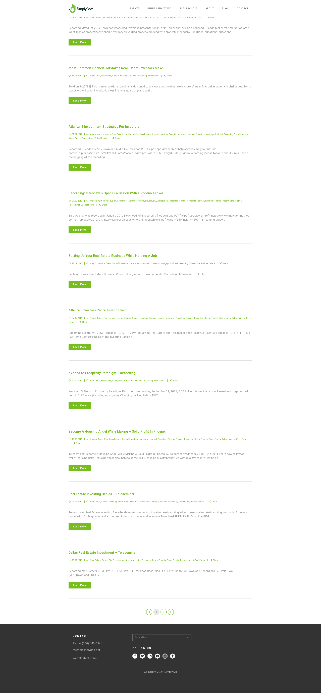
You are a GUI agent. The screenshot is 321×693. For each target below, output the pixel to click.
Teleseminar (182, 17)
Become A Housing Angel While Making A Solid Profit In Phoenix (117, 431)
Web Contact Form (85, 658)
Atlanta (93, 134)
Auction (100, 134)
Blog (92, 17)
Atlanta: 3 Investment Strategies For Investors (104, 127)
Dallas (98, 560)
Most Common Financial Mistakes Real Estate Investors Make (116, 68)
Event (124, 134)
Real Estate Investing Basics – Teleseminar (101, 494)
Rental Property (156, 17)
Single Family (170, 17)
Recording (144, 17)
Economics (106, 76)
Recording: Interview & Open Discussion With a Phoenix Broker (116, 193)
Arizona (93, 201)
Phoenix (192, 201)
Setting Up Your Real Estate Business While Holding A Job (113, 256)
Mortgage (210, 134)
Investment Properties (128, 17)
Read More (80, 42)
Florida (98, 17)
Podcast (133, 76)
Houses (180, 134)
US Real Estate (196, 17)
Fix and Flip (133, 134)
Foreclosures (145, 134)
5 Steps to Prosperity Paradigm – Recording (102, 373)
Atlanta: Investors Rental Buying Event (98, 310)
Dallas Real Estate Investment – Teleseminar (103, 553)
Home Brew (134, 263)
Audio (92, 76)
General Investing (110, 17)
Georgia (172, 134)
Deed (119, 134)
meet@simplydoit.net (86, 650)
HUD (155, 201)
